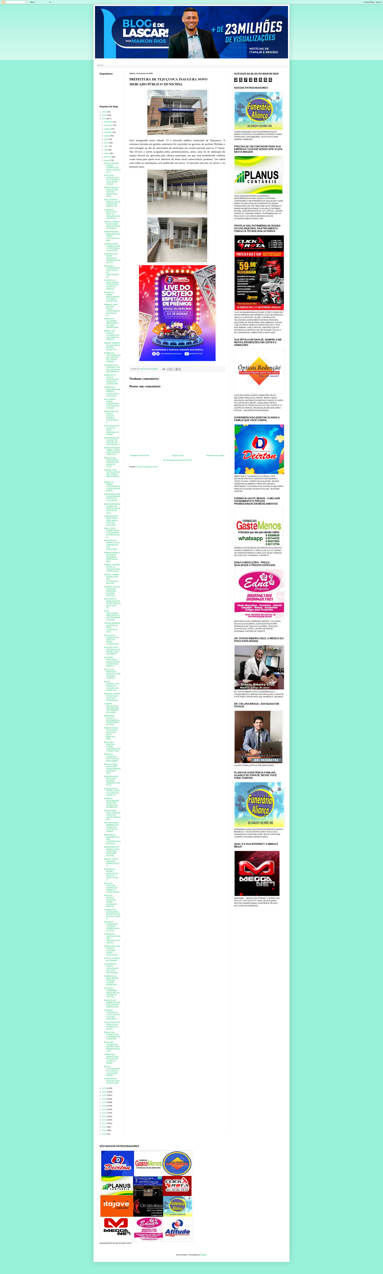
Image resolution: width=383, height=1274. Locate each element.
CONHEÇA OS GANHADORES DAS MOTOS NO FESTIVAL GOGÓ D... (112, 914)
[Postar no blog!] (171, 369)
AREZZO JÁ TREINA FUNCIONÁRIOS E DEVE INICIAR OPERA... (112, 486)
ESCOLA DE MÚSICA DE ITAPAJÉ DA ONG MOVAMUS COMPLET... (112, 674)
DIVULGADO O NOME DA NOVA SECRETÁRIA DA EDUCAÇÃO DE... (112, 603)
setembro (108, 132)
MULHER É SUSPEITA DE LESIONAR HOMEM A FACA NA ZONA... (111, 926)
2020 (104, 1099)
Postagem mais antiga (215, 455)
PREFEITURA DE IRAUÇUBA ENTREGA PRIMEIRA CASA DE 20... (112, 781)
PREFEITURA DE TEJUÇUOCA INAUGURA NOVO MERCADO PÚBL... (111, 733)
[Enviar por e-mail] (168, 369)
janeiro (107, 160)
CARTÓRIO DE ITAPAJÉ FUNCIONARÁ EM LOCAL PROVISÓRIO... (111, 968)
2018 (104, 1106)
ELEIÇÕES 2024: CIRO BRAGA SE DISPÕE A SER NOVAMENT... (112, 650)
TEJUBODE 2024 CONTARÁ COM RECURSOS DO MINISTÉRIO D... (112, 368)
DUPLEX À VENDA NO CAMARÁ (112, 959)
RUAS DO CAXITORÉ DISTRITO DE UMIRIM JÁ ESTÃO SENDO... (112, 887)
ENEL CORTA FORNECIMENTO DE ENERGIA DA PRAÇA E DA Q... (112, 532)
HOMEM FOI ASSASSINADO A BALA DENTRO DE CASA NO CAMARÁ (112, 357)
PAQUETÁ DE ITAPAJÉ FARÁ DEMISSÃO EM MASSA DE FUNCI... (111, 462)
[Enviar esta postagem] (163, 369)
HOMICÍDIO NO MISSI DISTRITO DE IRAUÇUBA (112, 1081)
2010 (104, 1134)
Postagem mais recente (139, 455)
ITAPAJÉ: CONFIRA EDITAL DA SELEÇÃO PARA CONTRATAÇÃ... (112, 568)
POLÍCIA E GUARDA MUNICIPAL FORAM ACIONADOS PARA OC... (110, 901)
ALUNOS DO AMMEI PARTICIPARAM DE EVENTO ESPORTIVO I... (111, 296)
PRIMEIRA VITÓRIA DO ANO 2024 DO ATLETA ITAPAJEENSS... (112, 697)
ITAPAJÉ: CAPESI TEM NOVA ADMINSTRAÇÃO (111, 862)
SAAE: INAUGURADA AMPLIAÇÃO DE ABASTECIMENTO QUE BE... (112, 615)
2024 (104, 119)
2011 (104, 1130)
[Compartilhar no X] (173, 369)
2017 (104, 1109)
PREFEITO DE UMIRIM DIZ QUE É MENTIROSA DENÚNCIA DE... (112, 1003)
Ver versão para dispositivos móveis (177, 460)
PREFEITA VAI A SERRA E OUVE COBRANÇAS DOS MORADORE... (112, 545)
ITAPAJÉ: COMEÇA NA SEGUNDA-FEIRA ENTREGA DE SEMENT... (112, 225)
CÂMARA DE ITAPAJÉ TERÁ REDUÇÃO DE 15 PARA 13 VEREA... (111, 1058)
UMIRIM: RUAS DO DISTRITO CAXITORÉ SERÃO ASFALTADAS (112, 950)
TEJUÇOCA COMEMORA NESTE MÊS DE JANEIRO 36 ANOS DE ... (112, 992)
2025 (104, 115)
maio (106, 146)
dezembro (108, 122)
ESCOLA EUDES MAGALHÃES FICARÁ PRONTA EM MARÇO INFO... (112, 768)
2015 (104, 1116)
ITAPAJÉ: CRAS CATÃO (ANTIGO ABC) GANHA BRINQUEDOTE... (112, 474)
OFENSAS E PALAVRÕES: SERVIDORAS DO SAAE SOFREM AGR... (111, 323)
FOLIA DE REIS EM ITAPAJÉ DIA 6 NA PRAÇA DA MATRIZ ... (112, 1025)
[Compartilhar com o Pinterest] (179, 369)
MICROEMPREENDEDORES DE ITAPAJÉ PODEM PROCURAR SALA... (112, 508)
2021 (104, 1095)
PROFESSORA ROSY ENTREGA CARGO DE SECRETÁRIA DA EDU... (112, 815)
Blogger (203, 1255)
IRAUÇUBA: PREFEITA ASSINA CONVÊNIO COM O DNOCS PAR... (112, 746)
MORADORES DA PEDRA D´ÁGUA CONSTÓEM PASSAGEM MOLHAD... (112, 851)
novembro (108, 125)
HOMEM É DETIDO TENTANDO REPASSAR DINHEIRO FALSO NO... (112, 591)
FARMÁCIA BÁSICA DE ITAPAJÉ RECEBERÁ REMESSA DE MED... (112, 557)
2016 (104, 1113)
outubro (107, 129)
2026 (104, 112)
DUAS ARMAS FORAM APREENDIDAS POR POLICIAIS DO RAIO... (111, 403)
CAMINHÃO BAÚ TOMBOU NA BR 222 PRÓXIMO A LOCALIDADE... (112, 247)
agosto (107, 136)
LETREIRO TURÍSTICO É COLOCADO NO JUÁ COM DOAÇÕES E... (112, 1014)
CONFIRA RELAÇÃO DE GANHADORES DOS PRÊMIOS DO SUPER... (111, 708)
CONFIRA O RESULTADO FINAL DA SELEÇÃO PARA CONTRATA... (112, 214)
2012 (104, 1127)
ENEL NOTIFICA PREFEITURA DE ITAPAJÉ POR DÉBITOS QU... (112, 203)
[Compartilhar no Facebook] (176, 369)
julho (106, 139)
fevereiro (108, 157)
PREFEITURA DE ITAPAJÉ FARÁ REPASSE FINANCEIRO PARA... (111, 192)
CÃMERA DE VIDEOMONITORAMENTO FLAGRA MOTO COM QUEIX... (112, 391)
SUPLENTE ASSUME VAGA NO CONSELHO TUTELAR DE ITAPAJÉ (112, 179)
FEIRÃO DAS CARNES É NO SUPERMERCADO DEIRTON (112, 1035)
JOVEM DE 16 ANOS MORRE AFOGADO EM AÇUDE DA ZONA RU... (111, 284)
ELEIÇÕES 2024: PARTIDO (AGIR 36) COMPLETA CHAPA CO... (111, 792)
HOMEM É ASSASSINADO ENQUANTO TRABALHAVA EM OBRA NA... (111, 803)
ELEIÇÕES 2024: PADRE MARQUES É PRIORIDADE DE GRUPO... (112, 258)
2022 (104, 1092)
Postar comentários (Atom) (147, 467)
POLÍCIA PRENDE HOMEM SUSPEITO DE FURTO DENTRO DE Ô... (112, 167)
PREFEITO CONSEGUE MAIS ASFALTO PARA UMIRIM (111, 757)
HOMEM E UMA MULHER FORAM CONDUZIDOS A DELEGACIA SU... (112, 310)
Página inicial (177, 455)
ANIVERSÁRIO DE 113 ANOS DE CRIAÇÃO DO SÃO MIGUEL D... (112, 441)
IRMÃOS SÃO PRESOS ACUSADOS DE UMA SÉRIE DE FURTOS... (111, 335)
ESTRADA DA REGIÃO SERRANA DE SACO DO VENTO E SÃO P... (111, 874)
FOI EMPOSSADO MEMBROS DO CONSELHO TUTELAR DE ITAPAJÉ (111, 827)
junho (106, 143)
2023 (104, 1088)
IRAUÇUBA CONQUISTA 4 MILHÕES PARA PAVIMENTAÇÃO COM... (112, 1046)
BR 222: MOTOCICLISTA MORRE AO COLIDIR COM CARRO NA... (111, 686)
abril (106, 150)
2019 (104, 1102)
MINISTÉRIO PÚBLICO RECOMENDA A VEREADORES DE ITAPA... (111, 720)
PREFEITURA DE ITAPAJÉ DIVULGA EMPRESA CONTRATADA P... (111, 416)
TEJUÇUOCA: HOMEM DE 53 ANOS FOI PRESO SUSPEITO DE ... (112, 639)
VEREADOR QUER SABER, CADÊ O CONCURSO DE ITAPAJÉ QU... (112, 451)
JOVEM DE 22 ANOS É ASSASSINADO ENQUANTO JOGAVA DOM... (111, 379)
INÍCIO (100, 65)
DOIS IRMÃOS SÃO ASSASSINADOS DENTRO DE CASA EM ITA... (112, 497)
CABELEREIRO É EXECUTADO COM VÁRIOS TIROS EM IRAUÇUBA (111, 520)
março (107, 153)
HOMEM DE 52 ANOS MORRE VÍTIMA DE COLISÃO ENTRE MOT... (111, 980)
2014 (104, 1120)
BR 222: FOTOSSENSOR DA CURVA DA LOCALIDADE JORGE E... (112, 1071)
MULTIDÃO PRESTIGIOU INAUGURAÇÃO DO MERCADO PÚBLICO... (112, 661)
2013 (104, 1123)
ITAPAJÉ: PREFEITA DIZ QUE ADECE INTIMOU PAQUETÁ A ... (112, 346)
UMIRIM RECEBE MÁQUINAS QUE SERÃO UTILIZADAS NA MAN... (112, 236)
